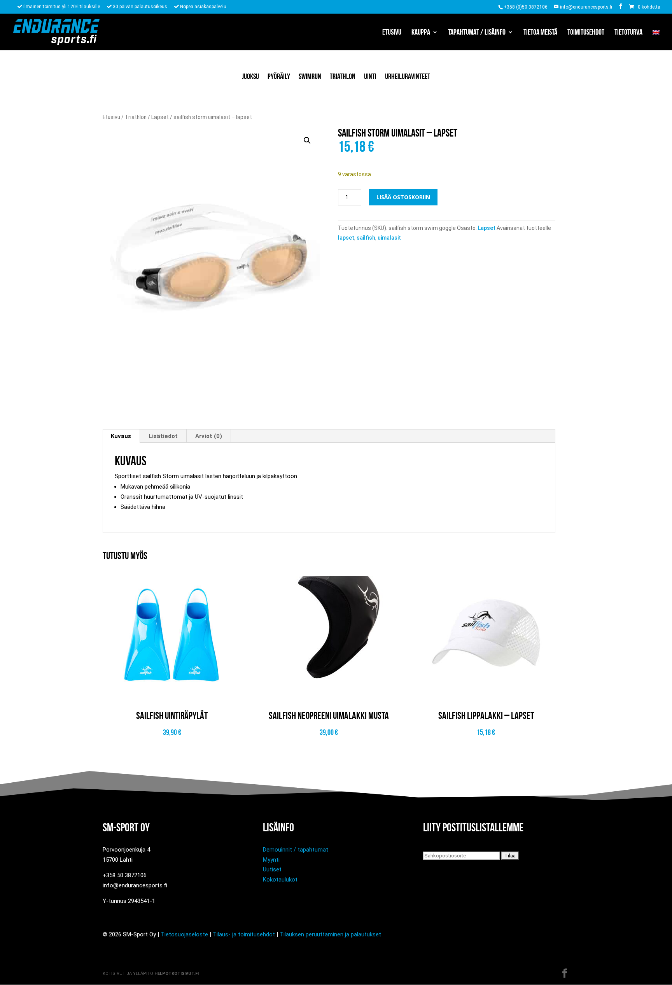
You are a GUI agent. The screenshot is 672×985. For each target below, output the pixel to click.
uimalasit (389, 238)
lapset (346, 238)
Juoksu (250, 76)
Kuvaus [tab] (121, 436)
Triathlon (342, 76)
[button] (307, 140)
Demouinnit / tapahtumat (295, 849)
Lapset (160, 117)
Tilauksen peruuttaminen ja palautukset (330, 934)
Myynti (271, 859)
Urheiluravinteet (407, 76)
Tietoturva (628, 32)
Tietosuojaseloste (184, 934)
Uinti (370, 76)
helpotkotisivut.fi (176, 973)
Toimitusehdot (585, 32)
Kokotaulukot (280, 879)
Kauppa (420, 32)
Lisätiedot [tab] (163, 436)
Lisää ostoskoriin (403, 197)
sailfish (366, 238)
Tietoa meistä (540, 32)
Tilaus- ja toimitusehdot (244, 934)
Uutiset (272, 869)
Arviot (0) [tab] (208, 436)
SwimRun (310, 76)
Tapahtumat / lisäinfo (477, 32)
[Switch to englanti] (656, 39)
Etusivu (391, 32)
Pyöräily (279, 76)
